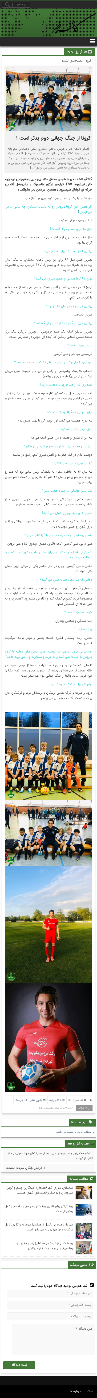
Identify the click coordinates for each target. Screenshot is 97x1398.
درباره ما (75, 1391)
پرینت (20, 1099)
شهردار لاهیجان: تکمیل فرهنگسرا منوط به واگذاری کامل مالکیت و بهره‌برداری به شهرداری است (39, 1227)
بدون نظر (36, 1099)
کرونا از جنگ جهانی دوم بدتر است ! (53, 138)
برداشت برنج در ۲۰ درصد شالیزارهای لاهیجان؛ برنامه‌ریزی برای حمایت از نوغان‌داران (44, 1246)
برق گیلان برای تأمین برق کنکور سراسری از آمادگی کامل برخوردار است (39, 1209)
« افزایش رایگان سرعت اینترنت (25, 1167)
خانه (90, 1391)
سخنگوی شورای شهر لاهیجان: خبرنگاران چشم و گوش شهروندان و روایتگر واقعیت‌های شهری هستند (39, 1190)
